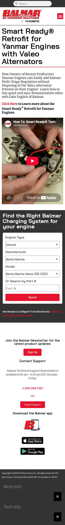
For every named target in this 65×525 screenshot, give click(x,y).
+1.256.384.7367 (32, 388)
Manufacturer (15, 252)
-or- (32, 395)
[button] (60, 16)
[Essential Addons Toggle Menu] (57, 496)
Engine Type (14, 237)
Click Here (10, 104)
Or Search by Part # (20, 281)
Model (10, 267)
